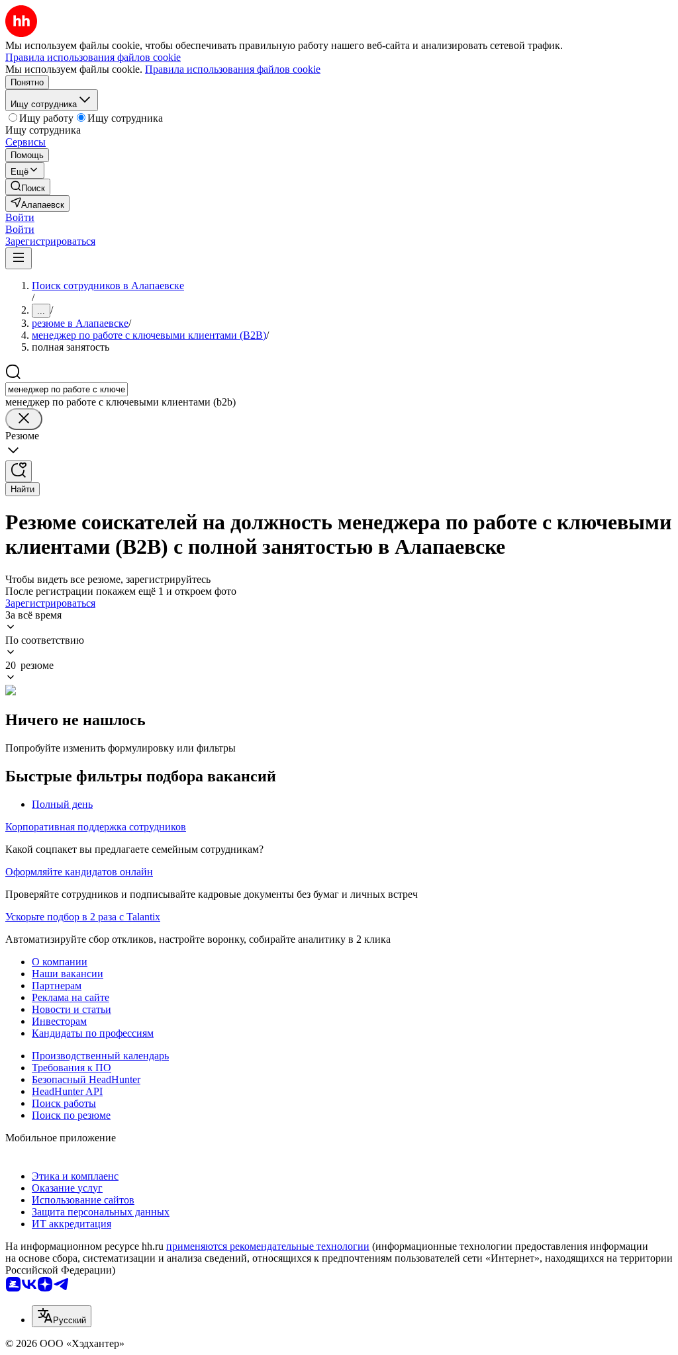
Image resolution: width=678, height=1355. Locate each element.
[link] (27, 187)
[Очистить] (23, 419)
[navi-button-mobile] (18, 258)
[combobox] (66, 389)
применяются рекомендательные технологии (267, 1246)
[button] (19, 217)
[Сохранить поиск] (18, 471)
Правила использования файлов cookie (232, 69)
